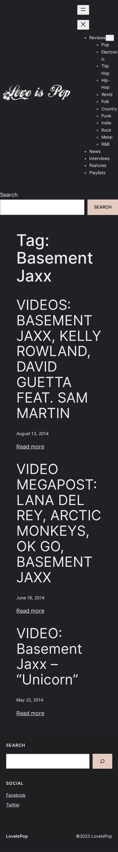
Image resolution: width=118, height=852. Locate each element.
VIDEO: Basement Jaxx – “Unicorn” (49, 656)
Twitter (13, 804)
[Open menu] (83, 10)
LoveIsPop (17, 836)
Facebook (16, 795)
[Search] (102, 761)
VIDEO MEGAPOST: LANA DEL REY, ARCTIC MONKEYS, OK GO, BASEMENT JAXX (58, 523)
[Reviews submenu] (110, 38)
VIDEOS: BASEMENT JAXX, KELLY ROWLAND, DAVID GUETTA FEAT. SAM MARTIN (58, 359)
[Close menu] (83, 25)
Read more (30, 446)
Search (9, 195)
